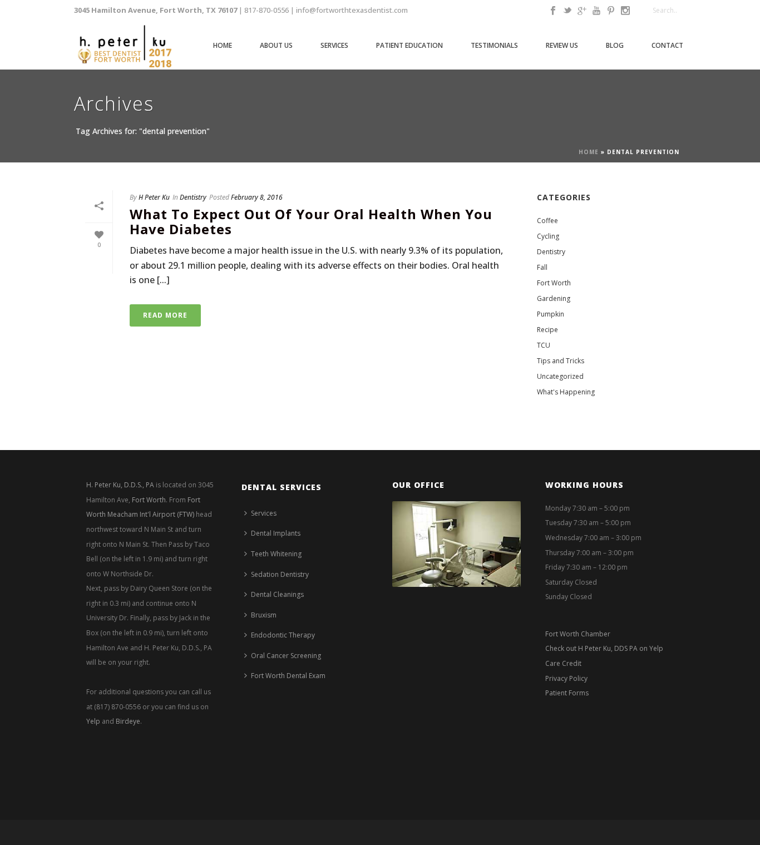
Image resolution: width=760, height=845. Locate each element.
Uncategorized (560, 376)
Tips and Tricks (560, 360)
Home (222, 45)
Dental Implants (275, 533)
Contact (667, 45)
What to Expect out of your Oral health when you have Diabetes (311, 221)
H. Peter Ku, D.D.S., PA (120, 485)
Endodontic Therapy (283, 635)
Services (334, 45)
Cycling (548, 236)
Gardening (553, 298)
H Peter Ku (154, 197)
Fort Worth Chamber (577, 634)
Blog (615, 45)
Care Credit (563, 663)
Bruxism (264, 615)
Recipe (547, 329)
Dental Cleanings (277, 594)
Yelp (93, 721)
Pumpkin (550, 314)
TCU (543, 345)
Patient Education (409, 45)
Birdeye (128, 721)
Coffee (547, 220)
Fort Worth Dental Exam (288, 675)
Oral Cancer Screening (286, 655)
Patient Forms (567, 693)
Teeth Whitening (276, 554)
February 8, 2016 (257, 197)
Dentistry (193, 197)
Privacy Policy (566, 678)
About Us (276, 45)
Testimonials (494, 45)
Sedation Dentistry (280, 574)
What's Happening (566, 392)
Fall (542, 267)
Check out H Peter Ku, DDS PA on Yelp (604, 648)
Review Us (562, 45)
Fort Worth (554, 283)
